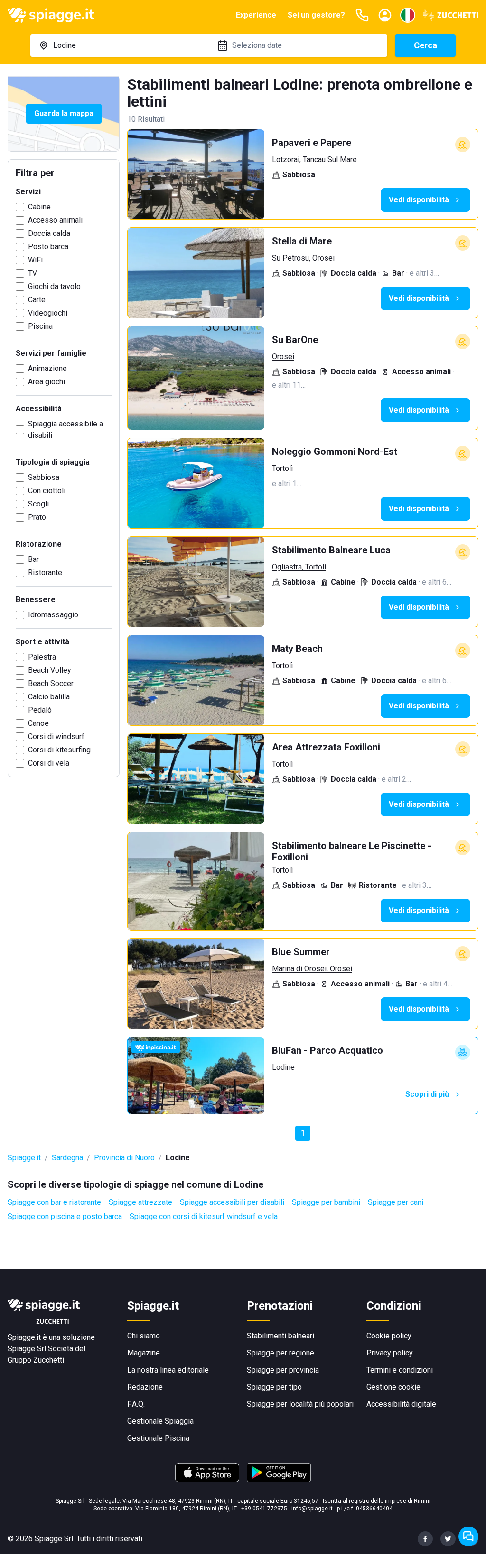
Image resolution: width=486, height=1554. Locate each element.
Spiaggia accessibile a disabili (65, 429)
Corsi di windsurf (56, 736)
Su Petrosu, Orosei (303, 257)
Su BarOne (295, 339)
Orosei (283, 356)
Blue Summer (301, 952)
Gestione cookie (393, 1386)
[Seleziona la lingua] (407, 15)
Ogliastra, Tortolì (299, 566)
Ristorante (45, 572)
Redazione (145, 1386)
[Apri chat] (468, 1536)
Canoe (38, 723)
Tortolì (282, 468)
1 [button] (303, 1133)
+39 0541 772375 (264, 1508)
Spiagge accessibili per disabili (232, 1202)
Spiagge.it (24, 1157)
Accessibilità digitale (401, 1404)
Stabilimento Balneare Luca (331, 550)
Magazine (143, 1352)
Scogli (38, 503)
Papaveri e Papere (311, 142)
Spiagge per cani (395, 1202)
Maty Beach (297, 648)
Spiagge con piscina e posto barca (65, 1216)
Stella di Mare (302, 241)
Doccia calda (49, 233)
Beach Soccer (51, 683)
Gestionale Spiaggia (160, 1421)
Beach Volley (49, 670)
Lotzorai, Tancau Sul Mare (314, 159)
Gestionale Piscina (158, 1438)
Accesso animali (55, 220)
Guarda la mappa (63, 113)
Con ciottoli (46, 490)
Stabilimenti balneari (280, 1335)
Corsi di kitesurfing (59, 749)
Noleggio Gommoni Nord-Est (334, 451)
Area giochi (46, 381)
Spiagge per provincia (283, 1369)
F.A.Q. (136, 1404)
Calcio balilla (49, 696)
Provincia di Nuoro (124, 1157)
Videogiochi (47, 312)
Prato (37, 517)
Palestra (42, 656)
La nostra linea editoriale (168, 1369)
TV (32, 273)
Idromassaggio (53, 614)
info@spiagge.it (312, 1508)
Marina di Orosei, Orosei (312, 968)
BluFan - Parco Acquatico (327, 1050)
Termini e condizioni (399, 1369)
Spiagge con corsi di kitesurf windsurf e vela (204, 1216)
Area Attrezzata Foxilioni (326, 747)
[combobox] (119, 45)
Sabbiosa (43, 477)
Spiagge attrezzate (140, 1202)
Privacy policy (389, 1352)
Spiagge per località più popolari (300, 1404)
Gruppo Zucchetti (36, 1359)
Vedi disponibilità (419, 199)
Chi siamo (143, 1335)
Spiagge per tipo (274, 1386)
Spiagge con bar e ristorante (54, 1202)
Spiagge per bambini (326, 1202)
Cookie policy (388, 1335)
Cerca (425, 45)
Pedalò (40, 709)
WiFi (35, 259)
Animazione (47, 368)
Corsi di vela (48, 763)
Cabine (39, 206)
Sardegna (67, 1157)
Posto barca (48, 246)
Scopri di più (427, 1094)
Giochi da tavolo (54, 286)
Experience (256, 14)
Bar (33, 559)
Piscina (40, 326)
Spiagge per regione (280, 1352)
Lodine (283, 1067)
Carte (37, 299)
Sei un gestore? (316, 14)
